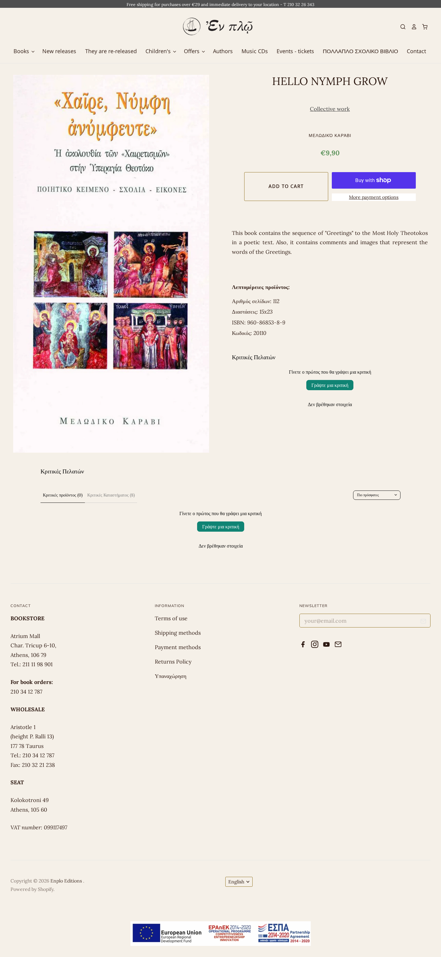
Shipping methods (178, 632)
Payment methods (178, 647)
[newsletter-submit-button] (423, 622)
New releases (59, 51)
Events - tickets (295, 51)
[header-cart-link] (422, 27)
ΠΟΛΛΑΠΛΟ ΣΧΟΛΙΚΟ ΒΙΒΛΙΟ (360, 51)
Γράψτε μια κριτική (329, 385)
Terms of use (171, 618)
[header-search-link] (400, 27)
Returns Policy (173, 661)
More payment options (373, 197)
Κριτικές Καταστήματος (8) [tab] (111, 495)
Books (22, 51)
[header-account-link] (411, 27)
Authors (223, 51)
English (236, 882)
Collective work (330, 108)
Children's (159, 51)
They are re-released (111, 51)
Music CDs (255, 51)
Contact (416, 51)
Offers (192, 51)
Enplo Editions (66, 881)
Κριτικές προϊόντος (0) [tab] (62, 495)
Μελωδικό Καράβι (330, 135)
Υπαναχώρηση (170, 676)
